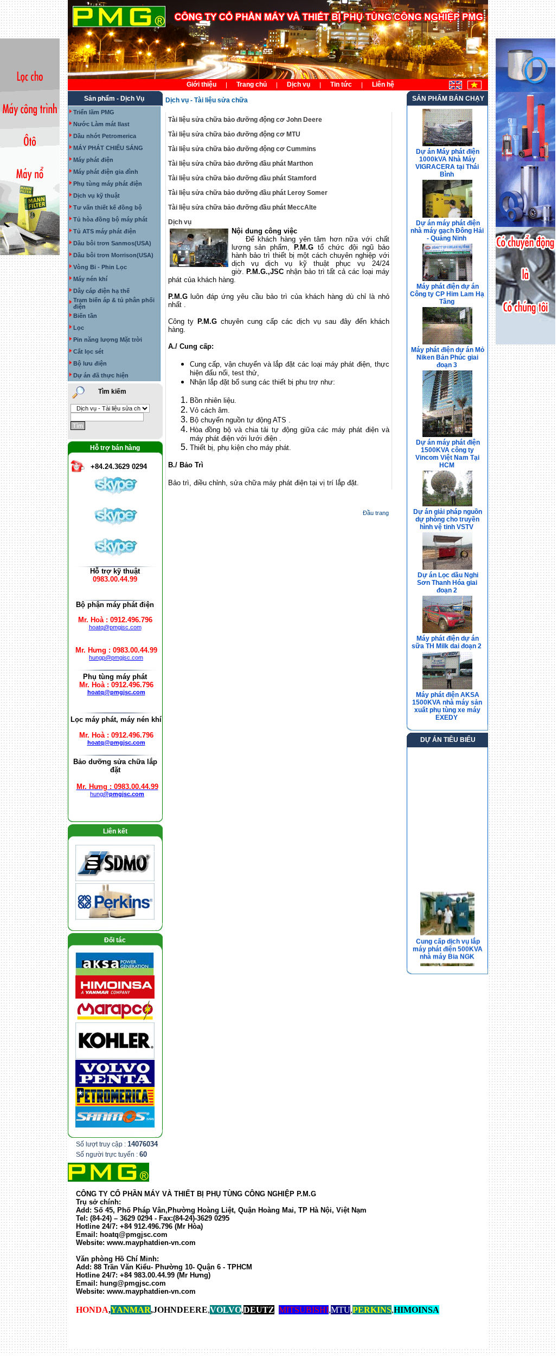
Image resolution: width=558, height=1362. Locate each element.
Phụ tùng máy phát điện (107, 183)
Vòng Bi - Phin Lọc (100, 267)
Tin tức (341, 84)
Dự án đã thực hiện (101, 375)
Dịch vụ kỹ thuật (96, 195)
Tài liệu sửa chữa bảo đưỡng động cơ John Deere (245, 119)
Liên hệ (383, 84)
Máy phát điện (93, 160)
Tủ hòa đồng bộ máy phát (110, 219)
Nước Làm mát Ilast (101, 124)
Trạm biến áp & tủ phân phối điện (114, 303)
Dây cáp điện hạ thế (101, 291)
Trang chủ (251, 84)
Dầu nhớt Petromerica (104, 136)
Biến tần (85, 315)
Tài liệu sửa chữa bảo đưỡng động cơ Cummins (242, 149)
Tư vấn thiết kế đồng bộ (107, 207)
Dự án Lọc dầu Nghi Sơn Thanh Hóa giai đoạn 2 (447, 582)
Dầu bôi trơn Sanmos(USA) (112, 243)
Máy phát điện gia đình (105, 171)
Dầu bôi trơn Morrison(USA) (113, 255)
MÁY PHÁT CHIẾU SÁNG (108, 148)
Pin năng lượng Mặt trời (107, 339)
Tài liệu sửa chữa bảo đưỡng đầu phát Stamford (242, 178)
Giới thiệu (201, 84)
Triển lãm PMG (93, 112)
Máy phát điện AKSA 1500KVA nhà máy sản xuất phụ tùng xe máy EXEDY (447, 706)
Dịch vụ (298, 84)
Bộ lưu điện (90, 363)
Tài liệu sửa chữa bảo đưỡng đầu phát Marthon (240, 163)
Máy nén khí (90, 279)
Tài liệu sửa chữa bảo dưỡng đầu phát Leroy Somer (248, 193)
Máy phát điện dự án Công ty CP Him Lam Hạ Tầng (447, 294)
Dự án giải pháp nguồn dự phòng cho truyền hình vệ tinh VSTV (447, 519)
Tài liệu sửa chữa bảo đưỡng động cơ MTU (234, 134)
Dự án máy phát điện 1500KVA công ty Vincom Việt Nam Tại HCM (447, 454)
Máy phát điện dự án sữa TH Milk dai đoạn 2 (447, 642)
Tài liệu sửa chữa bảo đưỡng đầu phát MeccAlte (242, 207)
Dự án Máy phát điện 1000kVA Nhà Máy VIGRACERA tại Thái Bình (447, 163)
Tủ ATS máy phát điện (104, 231)
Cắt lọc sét (88, 351)
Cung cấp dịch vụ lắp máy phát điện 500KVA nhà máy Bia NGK (447, 945)
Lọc (78, 327)
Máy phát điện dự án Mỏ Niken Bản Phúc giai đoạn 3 (447, 357)
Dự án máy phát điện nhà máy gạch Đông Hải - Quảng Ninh (447, 230)
